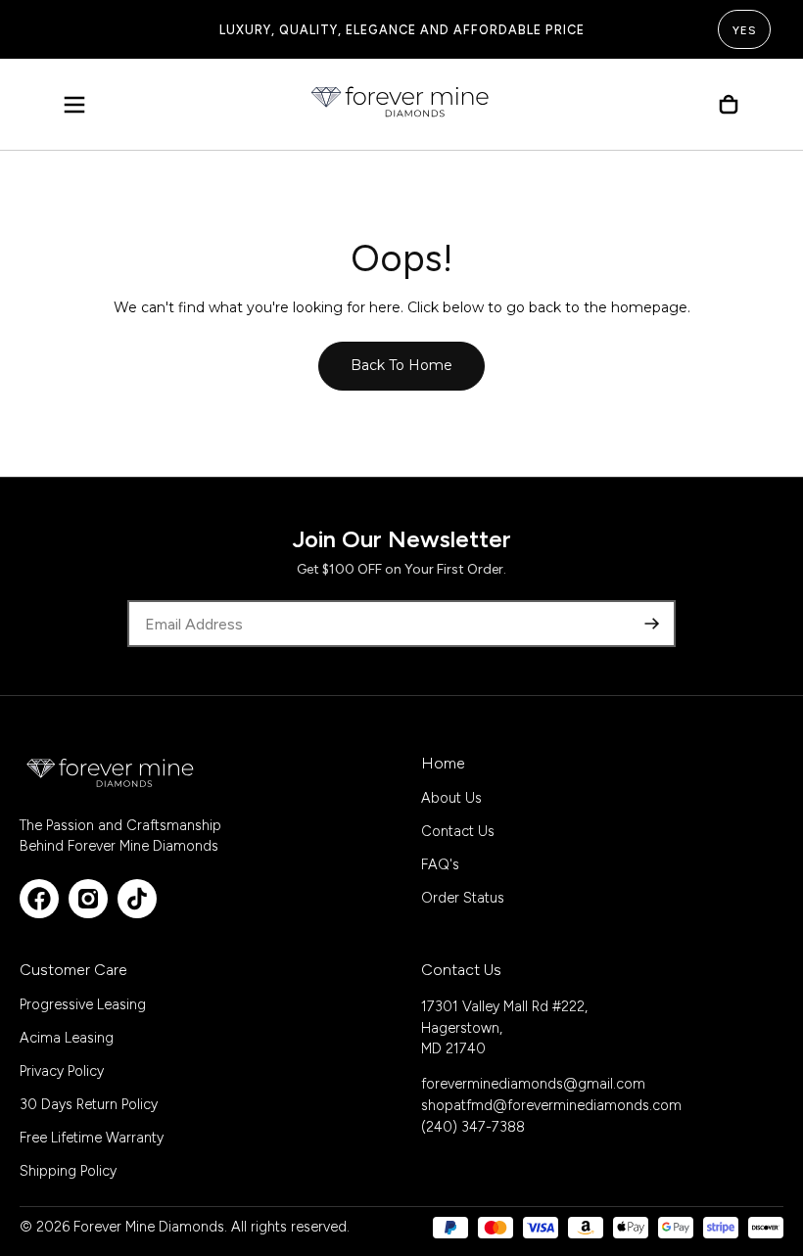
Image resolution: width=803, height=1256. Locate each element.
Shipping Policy (68, 1171)
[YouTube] (137, 898)
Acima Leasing (67, 1038)
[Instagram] (88, 898)
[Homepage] (401, 104)
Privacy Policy (62, 1071)
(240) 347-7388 (473, 1127)
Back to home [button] (401, 365)
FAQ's (440, 864)
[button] (74, 104)
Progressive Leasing (83, 1004)
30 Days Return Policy (89, 1104)
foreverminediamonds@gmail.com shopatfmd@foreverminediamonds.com (551, 1094)
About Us (451, 798)
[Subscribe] (652, 623)
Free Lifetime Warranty (92, 1137)
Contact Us (458, 831)
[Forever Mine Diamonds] (112, 772)
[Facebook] (39, 898)
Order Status (462, 898)
